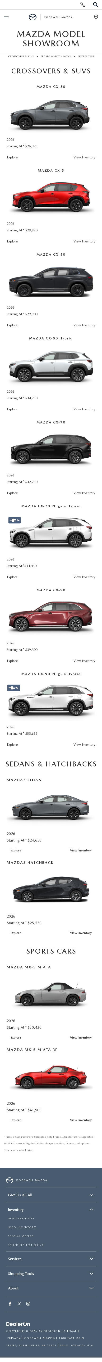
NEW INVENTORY (21, 1218)
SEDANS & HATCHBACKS (55, 56)
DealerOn (52, 1331)
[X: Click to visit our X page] (19, 1304)
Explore (12, 157)
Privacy (14, 1338)
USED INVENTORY (22, 1227)
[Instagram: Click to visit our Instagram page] (28, 1304)
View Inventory (84, 157)
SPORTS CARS (86, 56)
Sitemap (70, 1331)
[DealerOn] (18, 1324)
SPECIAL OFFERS (21, 1236)
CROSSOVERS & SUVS (20, 56)
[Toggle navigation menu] (6, 17)
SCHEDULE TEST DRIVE (26, 1245)
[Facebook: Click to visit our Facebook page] (10, 1304)
